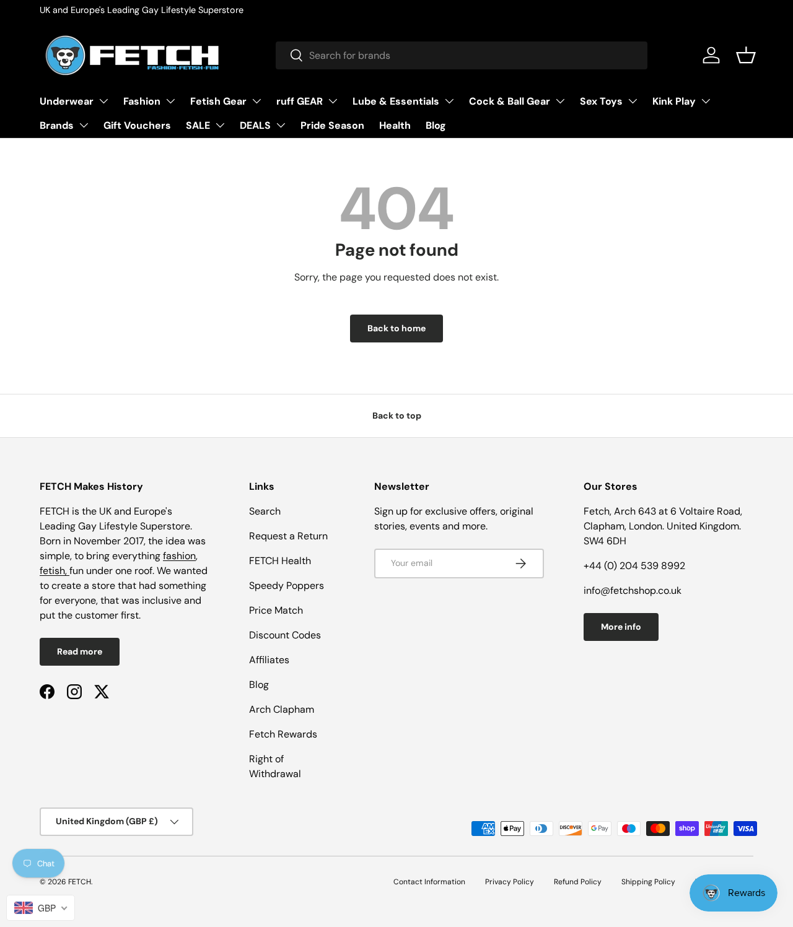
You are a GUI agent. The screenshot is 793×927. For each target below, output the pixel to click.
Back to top (396, 415)
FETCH (79, 882)
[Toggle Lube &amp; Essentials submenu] (449, 101)
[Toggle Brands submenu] (83, 125)
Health (395, 125)
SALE (198, 125)
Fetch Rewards (283, 734)
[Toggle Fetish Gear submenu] (256, 101)
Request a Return (288, 535)
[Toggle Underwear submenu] (103, 101)
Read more (79, 651)
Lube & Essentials (396, 101)
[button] (746, 55)
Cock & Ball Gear (509, 101)
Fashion (141, 101)
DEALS (255, 125)
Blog (436, 125)
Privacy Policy (509, 882)
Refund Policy (578, 882)
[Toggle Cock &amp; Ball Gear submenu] (560, 101)
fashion (179, 555)
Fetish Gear (218, 101)
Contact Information (429, 882)
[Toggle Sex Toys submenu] (632, 101)
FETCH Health (280, 560)
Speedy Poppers (286, 585)
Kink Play (674, 101)
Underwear (67, 101)
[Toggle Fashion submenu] (170, 101)
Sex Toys (601, 101)
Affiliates (269, 659)
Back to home (396, 328)
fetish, (54, 570)
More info (621, 626)
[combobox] (461, 55)
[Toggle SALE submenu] (219, 125)
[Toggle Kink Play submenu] (705, 101)
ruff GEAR (299, 101)
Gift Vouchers (137, 125)
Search (265, 511)
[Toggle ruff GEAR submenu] (332, 101)
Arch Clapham (281, 709)
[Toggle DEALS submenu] (280, 125)
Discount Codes (285, 635)
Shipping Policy (648, 882)
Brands (57, 125)
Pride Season (332, 125)
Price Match (276, 610)
